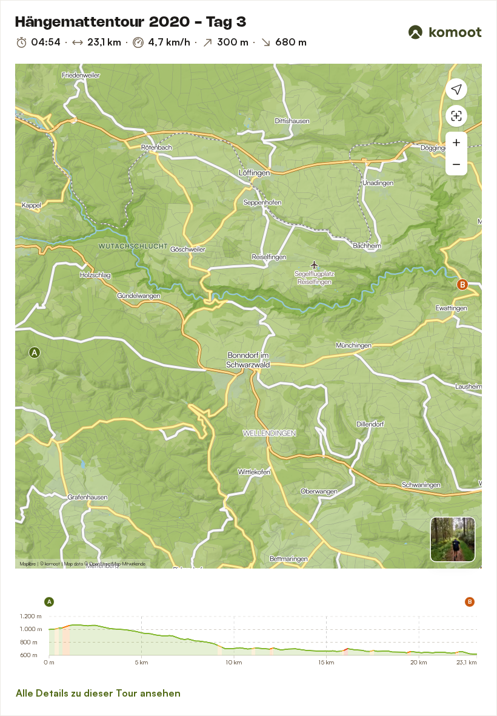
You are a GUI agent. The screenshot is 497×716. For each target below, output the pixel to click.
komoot (52, 564)
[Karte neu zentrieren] (456, 116)
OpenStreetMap (105, 564)
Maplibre (28, 564)
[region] (248, 316)
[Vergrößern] (456, 143)
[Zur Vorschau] (453, 539)
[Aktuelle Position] (456, 89)
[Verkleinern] (456, 164)
